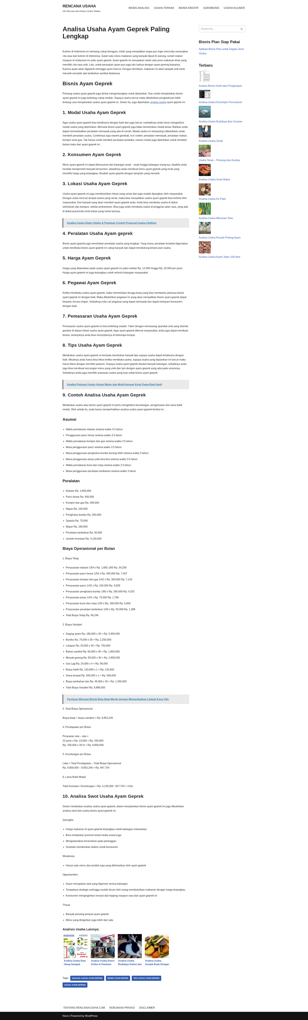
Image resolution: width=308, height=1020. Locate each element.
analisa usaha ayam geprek (87, 978)
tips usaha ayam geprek (146, 978)
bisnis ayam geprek (117, 978)
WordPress (91, 1016)
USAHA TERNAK (164, 8)
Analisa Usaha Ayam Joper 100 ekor (219, 256)
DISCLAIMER (147, 1007)
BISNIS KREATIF (189, 8)
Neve (66, 1016)
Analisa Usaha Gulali (211, 141)
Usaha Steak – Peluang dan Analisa (219, 160)
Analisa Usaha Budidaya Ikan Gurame (220, 121)
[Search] (241, 29)
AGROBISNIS (211, 8)
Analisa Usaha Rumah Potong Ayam (219, 237)
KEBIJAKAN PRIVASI (122, 1007)
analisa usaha (158, 102)
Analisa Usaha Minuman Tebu (216, 218)
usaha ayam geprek (75, 985)
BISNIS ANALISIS (139, 8)
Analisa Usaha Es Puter (212, 199)
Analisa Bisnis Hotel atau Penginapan (220, 85)
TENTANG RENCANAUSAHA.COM (84, 1007)
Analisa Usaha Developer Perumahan (220, 102)
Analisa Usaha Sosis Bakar (214, 179)
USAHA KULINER (234, 8)
